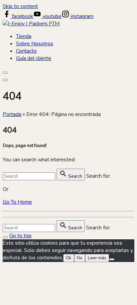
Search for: (98, 176)
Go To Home (17, 202)
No (79, 258)
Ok (68, 258)
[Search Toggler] (5, 237)
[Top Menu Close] (5, 73)
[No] (111, 259)
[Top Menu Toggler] (5, 80)
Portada (12, 114)
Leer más (97, 258)
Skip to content (20, 6)
